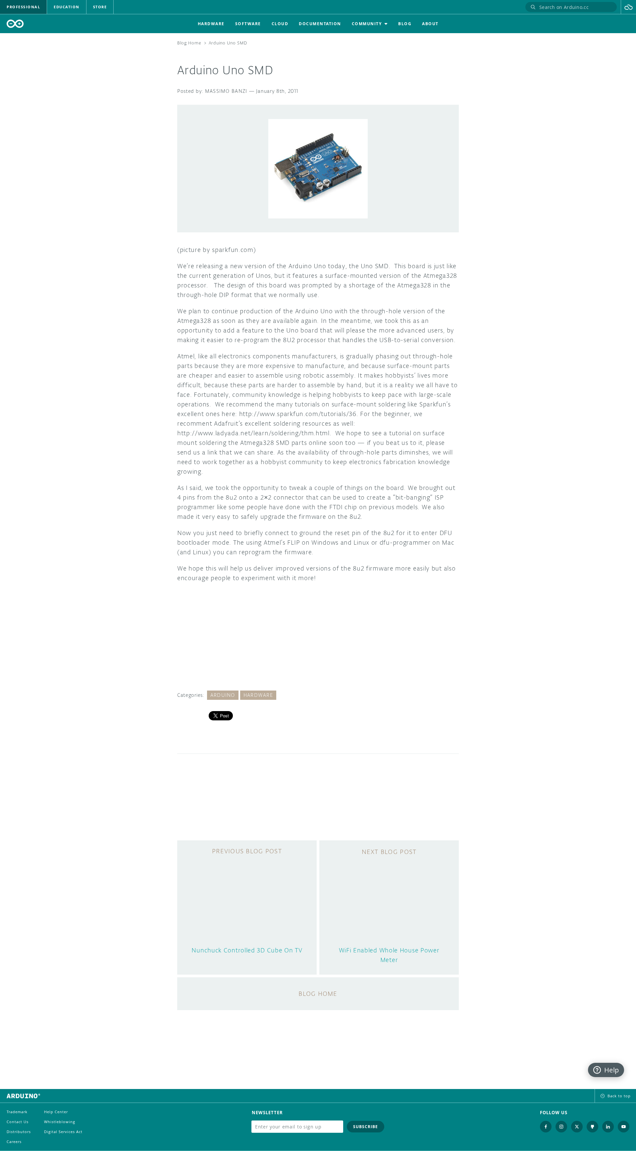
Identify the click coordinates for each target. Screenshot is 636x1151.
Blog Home (189, 43)
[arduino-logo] (15, 23)
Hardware (258, 695)
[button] (628, 7)
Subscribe (365, 1126)
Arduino (222, 695)
